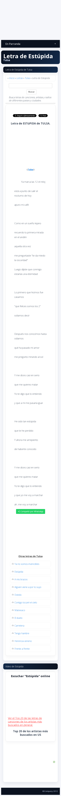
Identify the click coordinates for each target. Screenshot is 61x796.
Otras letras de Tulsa (30, 556)
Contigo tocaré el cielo (25, 602)
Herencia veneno (23, 641)
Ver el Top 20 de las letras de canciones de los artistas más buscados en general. (25, 721)
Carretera (19, 625)
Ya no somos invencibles (26, 564)
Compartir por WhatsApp (31, 511)
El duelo (18, 617)
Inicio (11, 78)
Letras (19, 78)
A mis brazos (21, 579)
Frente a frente (22, 648)
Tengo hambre (21, 633)
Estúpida (18, 571)
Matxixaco (19, 610)
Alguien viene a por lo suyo (27, 587)
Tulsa (27, 78)
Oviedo (18, 594)
